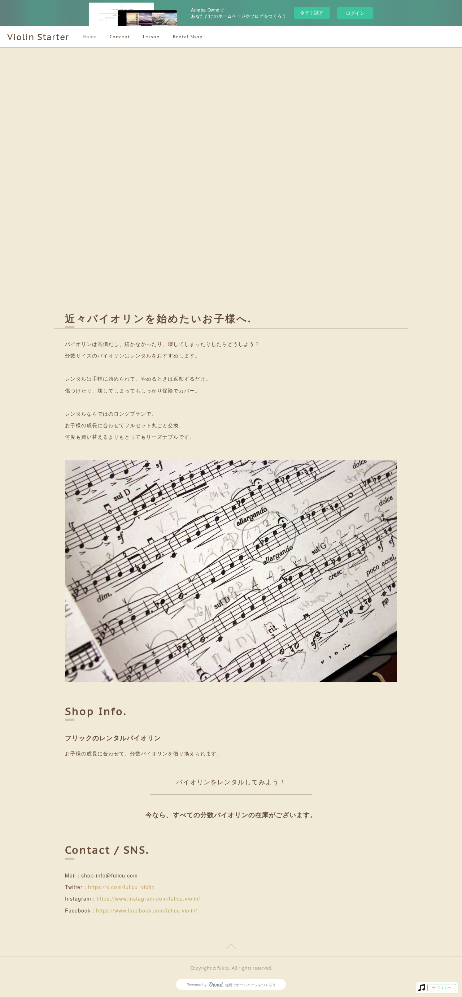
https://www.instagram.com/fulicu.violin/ (148, 898)
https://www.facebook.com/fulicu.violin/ (146, 910)
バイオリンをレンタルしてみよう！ (231, 782)
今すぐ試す (311, 12)
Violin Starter (38, 37)
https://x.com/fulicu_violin (121, 886)
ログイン (355, 12)
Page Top (231, 948)
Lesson (151, 36)
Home (90, 36)
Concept (120, 36)
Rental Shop (188, 36)
